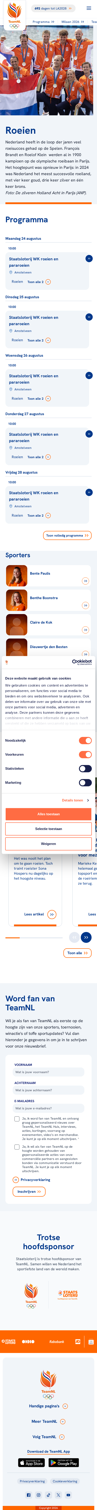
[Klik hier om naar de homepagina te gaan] (14, 15)
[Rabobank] (57, 1342)
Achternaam (25, 1083)
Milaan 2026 (70, 21)
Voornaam (23, 1065)
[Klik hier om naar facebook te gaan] (28, 1495)
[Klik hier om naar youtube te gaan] (68, 1495)
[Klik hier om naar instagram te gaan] (38, 1495)
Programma (41, 21)
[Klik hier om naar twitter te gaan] (58, 1495)
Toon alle (74, 953)
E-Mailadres (24, 1101)
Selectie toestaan (48, 829)
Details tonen (72, 800)
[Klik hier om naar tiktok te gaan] (48, 1495)
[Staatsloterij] (9, 1341)
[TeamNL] (31, 1295)
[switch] (85, 754)
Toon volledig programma (64, 535)
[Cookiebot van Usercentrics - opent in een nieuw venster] (72, 662)
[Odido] (28, 1341)
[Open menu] (88, 8)
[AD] (78, 1341)
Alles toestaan (48, 814)
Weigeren (48, 844)
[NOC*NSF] (91, 1341)
